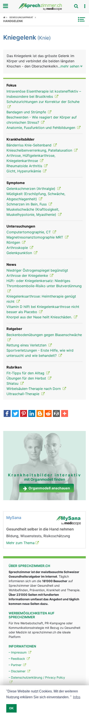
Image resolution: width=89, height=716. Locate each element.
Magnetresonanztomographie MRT (35, 237)
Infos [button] (76, 697)
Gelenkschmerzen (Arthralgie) (31, 188)
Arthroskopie (17, 247)
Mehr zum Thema (20, 543)
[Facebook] (7, 414)
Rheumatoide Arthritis (24, 166)
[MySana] (68, 520)
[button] (84, 6)
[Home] (5, 17)
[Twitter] (15, 414)
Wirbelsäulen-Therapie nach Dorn (34, 388)
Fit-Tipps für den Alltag (25, 373)
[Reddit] (48, 414)
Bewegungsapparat (21, 17)
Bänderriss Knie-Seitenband (29, 145)
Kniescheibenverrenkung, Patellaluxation (39, 150)
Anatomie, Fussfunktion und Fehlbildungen (41, 127)
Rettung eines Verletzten (27, 345)
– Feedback (17, 658)
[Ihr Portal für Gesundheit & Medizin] (44, 6)
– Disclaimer (17, 671)
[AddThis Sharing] (64, 414)
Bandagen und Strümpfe (26, 112)
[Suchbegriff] (76, 6)
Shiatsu (12, 383)
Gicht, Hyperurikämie (24, 171)
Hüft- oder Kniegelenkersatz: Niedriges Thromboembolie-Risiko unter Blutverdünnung (44, 283)
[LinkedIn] (32, 414)
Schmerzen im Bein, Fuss (27, 204)
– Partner (15, 665)
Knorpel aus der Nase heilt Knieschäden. (39, 317)
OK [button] (11, 708)
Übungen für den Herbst (26, 378)
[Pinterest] (23, 414)
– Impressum (18, 652)
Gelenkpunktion (19, 253)
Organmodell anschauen (49, 488)
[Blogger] (40, 414)
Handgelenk (13, 21)
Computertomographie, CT (29, 232)
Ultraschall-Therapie (23, 394)
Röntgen (13, 242)
